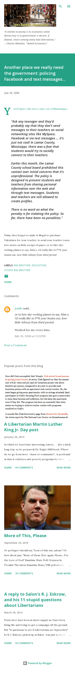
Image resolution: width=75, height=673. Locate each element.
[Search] (60, 6)
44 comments (24, 467)
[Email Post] (6, 277)
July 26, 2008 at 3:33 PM (30, 336)
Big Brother (22, 265)
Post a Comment (15, 345)
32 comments (24, 643)
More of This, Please (25, 535)
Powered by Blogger (39, 663)
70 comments (24, 573)
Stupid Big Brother (17, 270)
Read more (64, 467)
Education (39, 265)
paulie (18, 308)
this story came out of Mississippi (46, 108)
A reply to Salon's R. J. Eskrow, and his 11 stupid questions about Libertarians (35, 599)
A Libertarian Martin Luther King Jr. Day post (33, 426)
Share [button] (8, 282)
